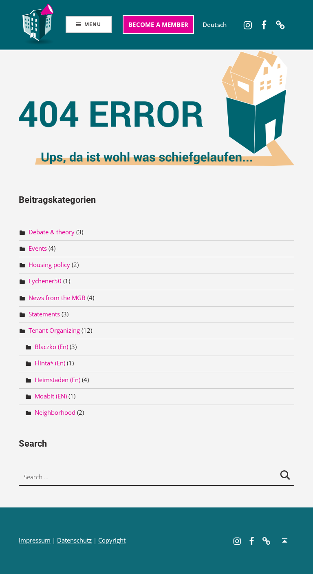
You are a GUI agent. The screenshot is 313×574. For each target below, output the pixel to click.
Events (38, 248)
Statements (44, 314)
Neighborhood (55, 412)
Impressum (35, 540)
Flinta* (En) (50, 363)
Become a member (158, 24)
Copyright (112, 540)
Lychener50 (45, 281)
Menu (92, 24)
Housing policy (49, 264)
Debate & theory (52, 232)
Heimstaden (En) (57, 380)
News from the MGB (57, 297)
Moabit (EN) (51, 396)
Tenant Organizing (54, 330)
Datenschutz (74, 540)
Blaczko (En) (51, 347)
